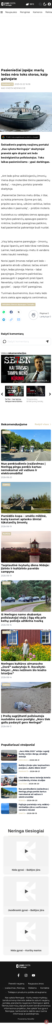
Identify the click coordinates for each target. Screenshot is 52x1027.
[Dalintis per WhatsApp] (3, 312)
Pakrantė (7, 84)
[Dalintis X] (18, 312)
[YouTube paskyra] (33, 975)
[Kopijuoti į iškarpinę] (11, 319)
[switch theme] (45, 4)
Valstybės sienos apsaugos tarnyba (18, 304)
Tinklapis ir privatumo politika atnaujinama (27, 992)
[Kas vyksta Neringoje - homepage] (11, 4)
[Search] (40, 4)
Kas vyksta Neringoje (13, 88)
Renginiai (25, 12)
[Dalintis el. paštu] (18, 319)
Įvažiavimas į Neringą (15, 988)
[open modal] (49, 4)
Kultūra (6, 534)
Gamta (6, 484)
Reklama (32, 988)
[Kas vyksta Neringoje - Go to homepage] (26, 966)
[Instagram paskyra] (26, 975)
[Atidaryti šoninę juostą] (1, 12)
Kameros (37, 12)
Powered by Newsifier (26, 1019)
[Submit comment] (47, 341)
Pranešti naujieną (16, 983)
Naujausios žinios (36, 983)
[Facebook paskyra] (18, 975)
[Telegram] (3, 319)
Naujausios (11, 12)
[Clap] (33, 315)
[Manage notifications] (46, 1022)
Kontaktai (44, 988)
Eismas (6, 432)
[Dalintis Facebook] (11, 312)
